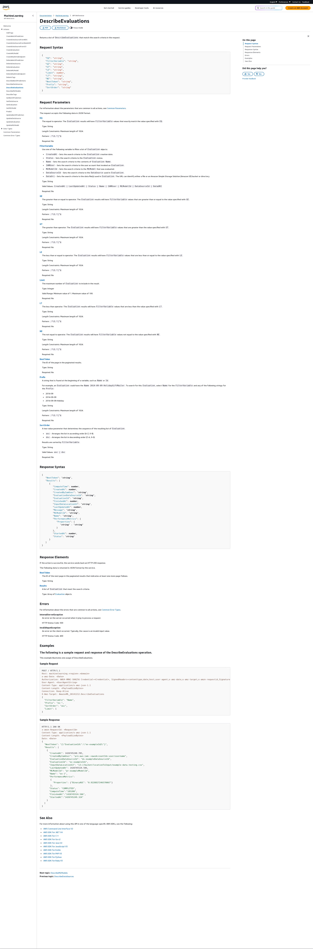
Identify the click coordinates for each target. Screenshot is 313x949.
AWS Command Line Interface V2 (58, 828)
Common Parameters (116, 108)
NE (48, 79)
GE (48, 64)
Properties (64, 522)
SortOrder (52, 87)
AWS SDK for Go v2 (51, 839)
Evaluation (60, 594)
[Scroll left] (102, 8)
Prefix (50, 84)
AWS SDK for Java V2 (52, 843)
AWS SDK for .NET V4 (52, 832)
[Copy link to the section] (37, 47)
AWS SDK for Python (52, 857)
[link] (78, 15)
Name (56, 516)
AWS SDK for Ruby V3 (53, 860)
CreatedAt (59, 489)
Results (51, 481)
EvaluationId (61, 498)
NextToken (52, 81)
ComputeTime (60, 486)
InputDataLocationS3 (65, 504)
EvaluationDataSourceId (67, 495)
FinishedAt (60, 501)
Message (58, 510)
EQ (48, 58)
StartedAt (59, 533)
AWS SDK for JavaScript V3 (55, 846)
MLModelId (59, 513)
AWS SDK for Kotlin (52, 850)
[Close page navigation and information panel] (308, 36)
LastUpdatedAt (62, 507)
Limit (50, 73)
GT (48, 67)
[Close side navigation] (33, 16)
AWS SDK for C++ (51, 836)
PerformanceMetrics (65, 519)
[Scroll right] (165, 8)
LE (48, 70)
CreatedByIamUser (64, 492)
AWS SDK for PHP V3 (52, 853)
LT (48, 76)
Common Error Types (111, 609)
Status (57, 536)
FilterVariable (55, 61)
